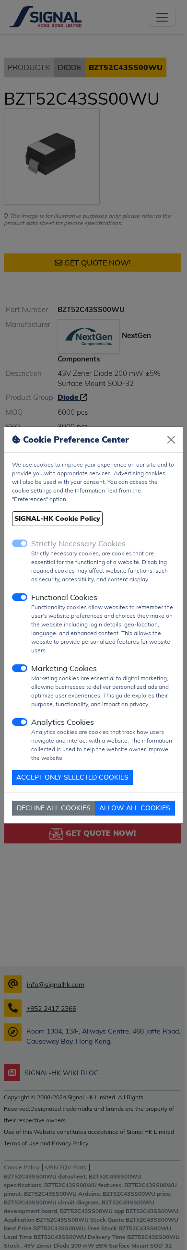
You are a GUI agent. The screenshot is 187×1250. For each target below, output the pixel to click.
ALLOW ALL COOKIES (134, 808)
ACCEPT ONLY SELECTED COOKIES (72, 777)
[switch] (19, 597)
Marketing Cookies (64, 668)
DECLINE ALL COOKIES (54, 808)
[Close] (171, 439)
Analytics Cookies (62, 722)
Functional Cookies (64, 597)
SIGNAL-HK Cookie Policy (57, 518)
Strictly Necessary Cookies (78, 543)
